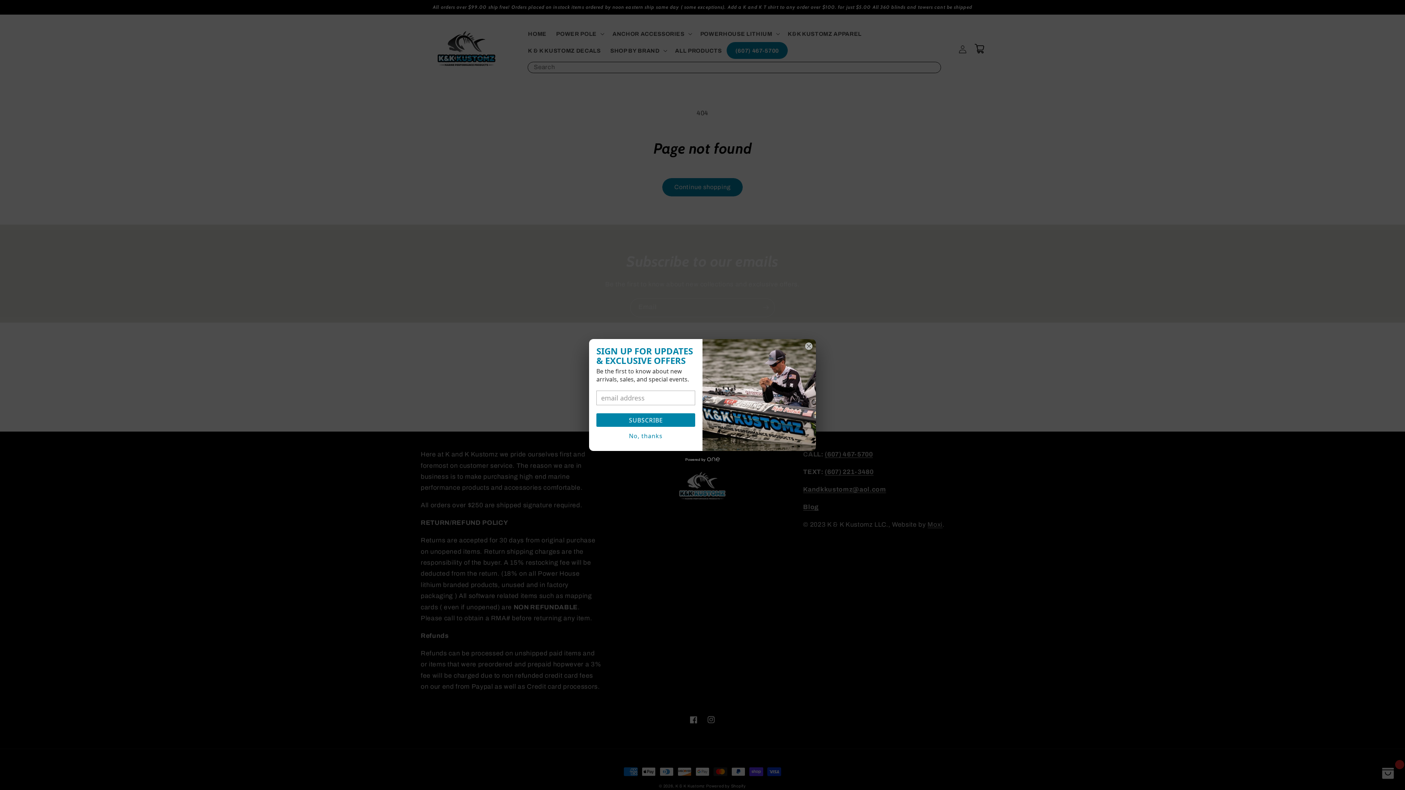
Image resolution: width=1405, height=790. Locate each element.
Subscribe (646, 420)
